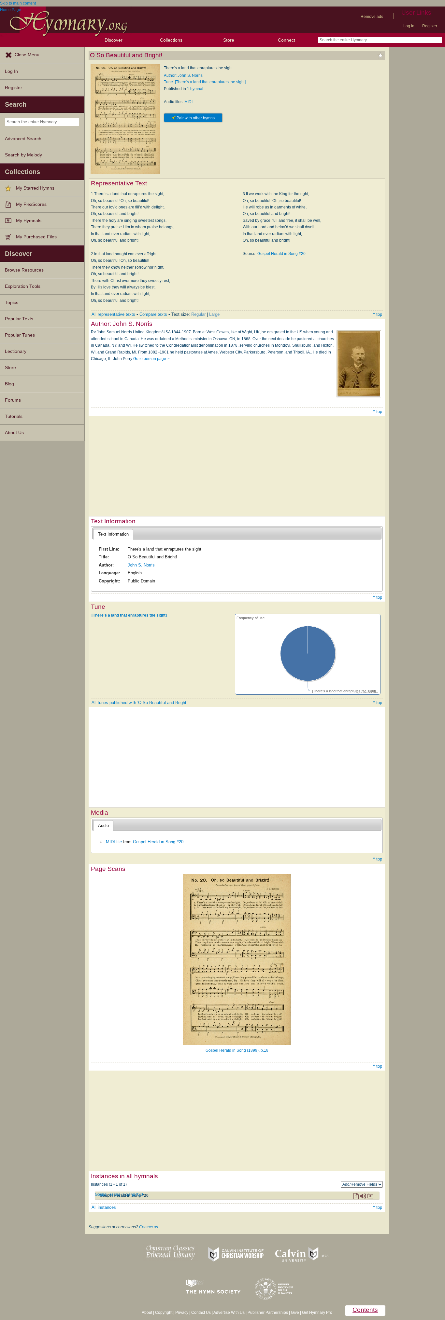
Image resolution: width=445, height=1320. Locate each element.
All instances (104, 1207)
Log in (408, 26)
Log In (11, 71)
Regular (198, 314)
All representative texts (113, 314)
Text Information (113, 534)
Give (295, 1312)
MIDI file (114, 841)
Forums (13, 400)
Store (228, 40)
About (147, 1312)
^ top (377, 314)
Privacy (181, 1312)
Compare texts (153, 314)
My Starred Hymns (35, 188)
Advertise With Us (229, 1312)
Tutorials (13, 416)
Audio (103, 825)
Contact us (148, 1227)
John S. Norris (141, 565)
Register (429, 26)
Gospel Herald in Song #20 (281, 253)
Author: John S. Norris (183, 75)
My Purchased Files (36, 236)
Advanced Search (23, 138)
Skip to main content (18, 3)
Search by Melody (23, 155)
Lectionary (15, 351)
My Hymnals (28, 220)
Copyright (163, 1312)
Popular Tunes (20, 335)
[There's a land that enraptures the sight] (129, 615)
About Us (14, 432)
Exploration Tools (22, 286)
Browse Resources (24, 270)
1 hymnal (195, 89)
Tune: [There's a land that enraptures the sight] (205, 82)
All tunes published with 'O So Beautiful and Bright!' (140, 702)
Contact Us (201, 1312)
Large (214, 314)
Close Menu (27, 54)
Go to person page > (151, 358)
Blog (9, 383)
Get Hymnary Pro (317, 1312)
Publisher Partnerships (268, 1312)
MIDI (188, 102)
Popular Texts (19, 318)
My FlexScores (31, 204)
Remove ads (372, 16)
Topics (11, 302)
